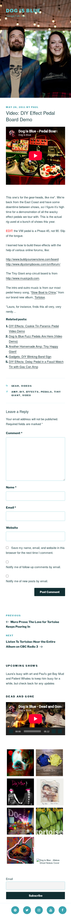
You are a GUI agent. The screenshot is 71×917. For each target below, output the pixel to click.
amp (14, 391)
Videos (26, 386)
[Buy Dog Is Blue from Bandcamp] (20, 862)
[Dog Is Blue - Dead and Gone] (50, 804)
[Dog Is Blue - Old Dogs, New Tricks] (20, 775)
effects (32, 391)
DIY (22, 391)
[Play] (11, 731)
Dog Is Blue (23, 11)
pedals (46, 391)
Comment (14, 433)
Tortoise (40, 297)
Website (12, 528)
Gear (15, 386)
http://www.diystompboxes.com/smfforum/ (33, 264)
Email (11, 507)
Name (11, 487)
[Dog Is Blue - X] (20, 804)
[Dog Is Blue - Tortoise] (49, 833)
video (26, 395)
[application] (35, 718)
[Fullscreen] (60, 731)
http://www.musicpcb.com (22, 278)
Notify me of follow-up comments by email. (33, 567)
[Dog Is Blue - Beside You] (49, 775)
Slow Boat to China (43, 292)
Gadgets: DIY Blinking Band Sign (30, 356)
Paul (35, 107)
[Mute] (54, 731)
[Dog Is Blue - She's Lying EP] (20, 833)
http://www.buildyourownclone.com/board (32, 259)
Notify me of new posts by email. (27, 581)
